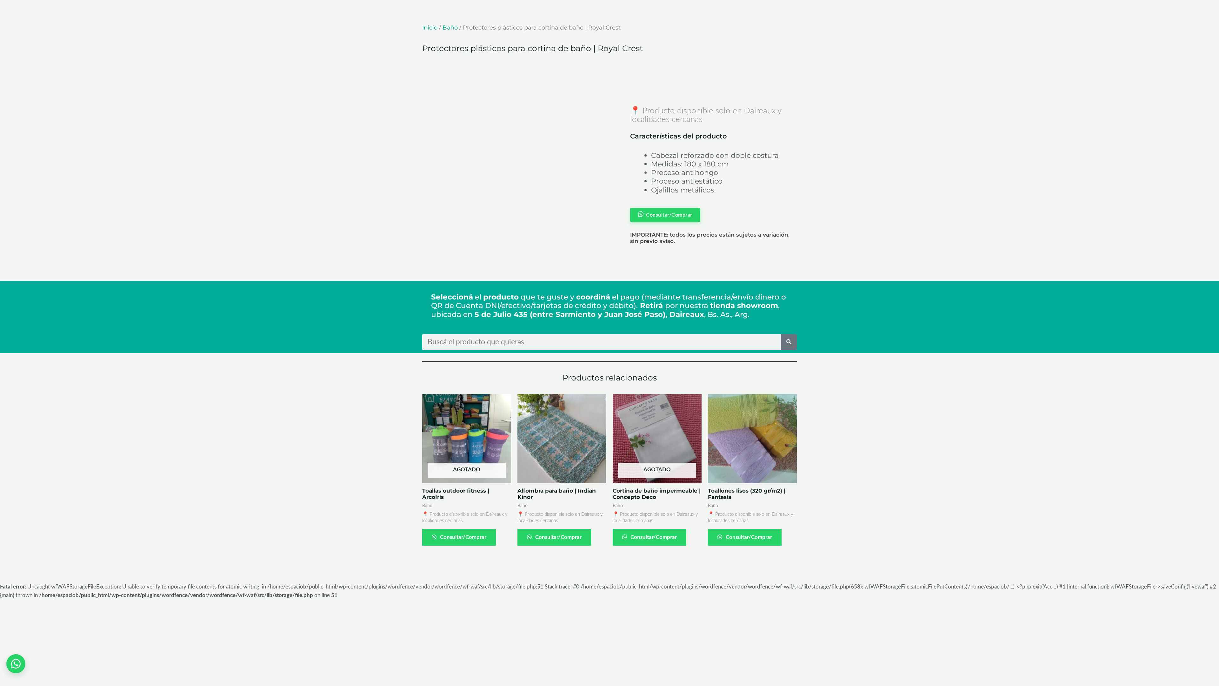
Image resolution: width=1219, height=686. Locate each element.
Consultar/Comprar (462, 537)
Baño (450, 27)
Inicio (429, 27)
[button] (15, 663)
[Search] (789, 342)
